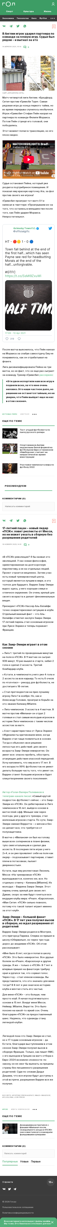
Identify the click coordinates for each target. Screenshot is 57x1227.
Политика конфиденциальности (18, 1213)
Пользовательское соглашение (17, 1207)
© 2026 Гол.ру (9, 1202)
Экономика (8, 18)
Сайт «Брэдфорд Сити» (13, 93)
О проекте (7, 1182)
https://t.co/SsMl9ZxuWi (23, 276)
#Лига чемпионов (20, 1109)
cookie (46, 1221)
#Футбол (24, 414)
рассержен (46, 375)
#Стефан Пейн (9, 414)
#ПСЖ (5, 1109)
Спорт (9, 11)
